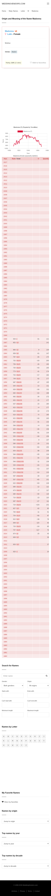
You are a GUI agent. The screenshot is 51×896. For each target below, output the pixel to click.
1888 (5, 627)
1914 (5, 534)
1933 (5, 465)
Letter (23, 11)
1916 (5, 526)
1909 (5, 552)
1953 (5, 393)
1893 (5, 609)
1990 (5, 260)
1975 (5, 314)
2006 (5, 202)
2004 (5, 209)
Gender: (4, 681)
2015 (5, 169)
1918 (5, 519)
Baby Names (13, 11)
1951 (5, 400)
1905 (5, 566)
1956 (5, 382)
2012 (5, 180)
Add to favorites (39, 63)
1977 (5, 306)
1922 (5, 505)
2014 (5, 173)
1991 (5, 256)
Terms (30, 891)
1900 (5, 584)
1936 (5, 454)
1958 (5, 375)
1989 (5, 263)
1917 (5, 523)
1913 (5, 537)
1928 (5, 483)
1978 (5, 303)
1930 (5, 476)
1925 (5, 494)
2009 (5, 191)
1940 (5, 440)
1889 (5, 624)
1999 (5, 227)
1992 (5, 252)
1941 (5, 436)
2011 (5, 184)
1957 (5, 379)
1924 (5, 497)
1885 (5, 638)
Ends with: (30, 691)
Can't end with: (32, 701)
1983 (5, 285)
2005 (5, 205)
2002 (5, 216)
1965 (5, 350)
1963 (5, 357)
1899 (5, 588)
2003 (5, 213)
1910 (5, 548)
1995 (5, 242)
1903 (5, 573)
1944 (5, 425)
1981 (5, 292)
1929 (5, 479)
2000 (5, 223)
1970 (5, 332)
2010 (5, 187)
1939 (5, 443)
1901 (5, 580)
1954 (5, 389)
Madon (14, 52)
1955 (5, 386)
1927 (5, 487)
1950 (5, 404)
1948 (5, 411)
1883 (5, 645)
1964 (5, 353)
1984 (5, 281)
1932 (5, 469)
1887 (5, 631)
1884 (5, 642)
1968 (5, 339)
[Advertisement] (25, 96)
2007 (5, 198)
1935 (5, 458)
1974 (5, 317)
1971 (5, 328)
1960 (5, 368)
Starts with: (5, 691)
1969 (5, 335)
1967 (5, 342)
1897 (5, 595)
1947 (5, 415)
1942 (5, 433)
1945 (5, 422)
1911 (5, 544)
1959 (5, 371)
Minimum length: (7, 710)
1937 (5, 451)
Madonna (9, 31)
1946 (5, 418)
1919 (5, 515)
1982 (5, 288)
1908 (5, 555)
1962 (5, 360)
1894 (5, 606)
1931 (5, 472)
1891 (5, 616)
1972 (5, 324)
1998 (5, 231)
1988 (5, 267)
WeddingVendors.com (13, 4)
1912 (5, 541)
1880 (5, 656)
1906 (5, 562)
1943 (5, 429)
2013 (5, 177)
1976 (5, 310)
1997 (5, 234)
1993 (5, 249)
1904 (5, 570)
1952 (5, 397)
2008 (5, 195)
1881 (5, 652)
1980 (5, 296)
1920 (5, 512)
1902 (5, 577)
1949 (5, 407)
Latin (9, 34)
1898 (5, 591)
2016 (5, 166)
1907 (5, 559)
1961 (5, 364)
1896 (5, 598)
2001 (5, 220)
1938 (5, 447)
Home (4, 11)
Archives (14, 891)
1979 (5, 299)
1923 (5, 501)
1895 (5, 602)
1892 (5, 613)
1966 (5, 346)
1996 (5, 238)
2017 (5, 162)
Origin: (29, 681)
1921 (5, 508)
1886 (5, 634)
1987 (5, 270)
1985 (5, 278)
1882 (5, 649)
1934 (5, 461)
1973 (5, 321)
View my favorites (11, 802)
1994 (5, 245)
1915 (5, 530)
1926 (5, 490)
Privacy (22, 891)
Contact (37, 891)
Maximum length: (33, 710)
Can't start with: (7, 701)
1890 (5, 620)
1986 (5, 274)
